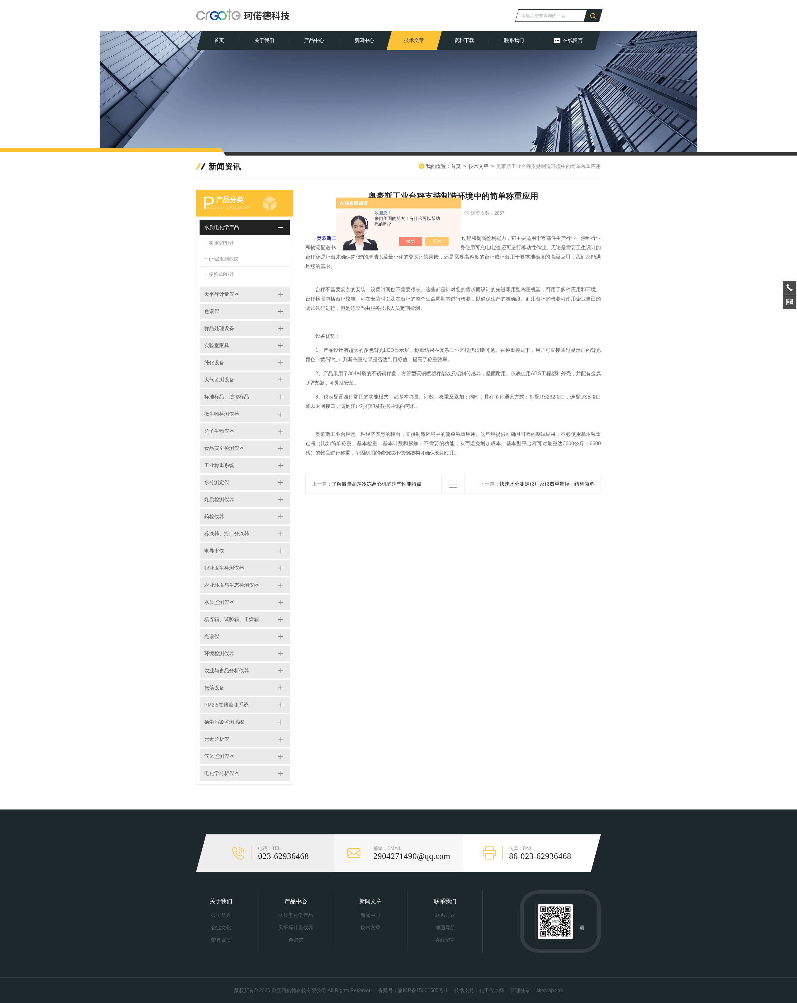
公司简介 (221, 915)
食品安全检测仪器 (224, 448)
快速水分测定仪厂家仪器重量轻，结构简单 (547, 484)
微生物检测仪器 (221, 414)
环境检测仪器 (219, 653)
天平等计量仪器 (221, 294)
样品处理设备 (219, 328)
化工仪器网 (491, 990)
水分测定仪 (216, 482)
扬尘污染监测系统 (224, 722)
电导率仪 (214, 550)
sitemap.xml (549, 990)
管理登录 (520, 990)
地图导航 (445, 927)
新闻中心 (364, 40)
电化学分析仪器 (221, 773)
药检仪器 (214, 516)
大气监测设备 (219, 379)
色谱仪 (211, 311)
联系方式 (445, 915)
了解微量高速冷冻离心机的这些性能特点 (377, 484)
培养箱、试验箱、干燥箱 (231, 619)
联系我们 (514, 40)
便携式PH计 (221, 274)
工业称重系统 (219, 465)
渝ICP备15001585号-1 (423, 990)
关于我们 (264, 40)
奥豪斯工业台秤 (334, 238)
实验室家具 (216, 345)
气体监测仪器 (219, 756)
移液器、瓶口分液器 (226, 533)
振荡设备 (214, 687)
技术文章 (414, 40)
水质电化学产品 (221, 227)
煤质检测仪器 (219, 499)
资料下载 (464, 40)
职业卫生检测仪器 (224, 568)
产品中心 (314, 40)
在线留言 (573, 40)
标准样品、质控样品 (226, 396)
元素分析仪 (216, 739)
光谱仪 (211, 636)
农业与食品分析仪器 (226, 670)
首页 (219, 40)
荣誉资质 (221, 940)
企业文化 (221, 927)
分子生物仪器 (219, 431)
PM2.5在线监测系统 (226, 704)
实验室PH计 (221, 242)
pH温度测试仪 (223, 258)
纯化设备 (214, 362)
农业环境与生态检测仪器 (231, 585)
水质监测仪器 (219, 602)
